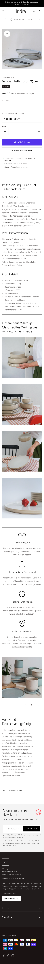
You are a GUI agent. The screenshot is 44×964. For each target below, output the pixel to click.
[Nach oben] (41, 961)
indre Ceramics (7, 871)
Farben (19, 265)
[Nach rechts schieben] (39, 19)
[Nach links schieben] (5, 19)
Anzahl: (5, 126)
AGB (8, 843)
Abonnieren (32, 828)
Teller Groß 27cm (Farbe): (13, 114)
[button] (3, 11)
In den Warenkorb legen (21, 150)
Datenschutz (27, 843)
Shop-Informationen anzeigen (16, 167)
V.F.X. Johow (19, 874)
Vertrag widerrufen (11, 898)
